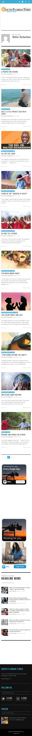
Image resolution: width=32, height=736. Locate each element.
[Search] (3, 1)
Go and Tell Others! (9, 233)
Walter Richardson (8, 74)
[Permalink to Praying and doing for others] (16, 421)
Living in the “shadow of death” (14, 193)
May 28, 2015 (16, 116)
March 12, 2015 (16, 317)
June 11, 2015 (16, 74)
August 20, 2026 (21, 633)
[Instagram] (22, 1)
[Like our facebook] (18, 699)
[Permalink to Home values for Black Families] (4, 720)
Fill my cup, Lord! (8, 153)
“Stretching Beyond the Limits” (14, 355)
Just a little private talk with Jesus (13, 112)
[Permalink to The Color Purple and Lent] (16, 302)
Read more (4, 84)
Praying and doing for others (13, 434)
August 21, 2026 (21, 623)
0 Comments (28, 84)
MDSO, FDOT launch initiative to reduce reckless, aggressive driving (19, 588)
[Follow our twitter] (3, 699)
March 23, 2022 (20, 719)
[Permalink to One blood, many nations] (16, 381)
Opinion (3, 151)
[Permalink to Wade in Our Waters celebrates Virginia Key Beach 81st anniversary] (4, 622)
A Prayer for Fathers (9, 71)
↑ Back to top (16, 733)
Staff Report (12, 719)
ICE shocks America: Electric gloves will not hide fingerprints (19, 630)
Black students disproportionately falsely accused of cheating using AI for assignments (20, 599)
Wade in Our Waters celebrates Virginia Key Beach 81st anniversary (19, 620)
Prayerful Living (6, 69)
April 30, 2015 (16, 196)
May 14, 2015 (16, 156)
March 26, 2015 (17, 275)
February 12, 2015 (17, 397)
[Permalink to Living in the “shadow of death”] (16, 180)
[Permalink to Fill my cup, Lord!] (16, 140)
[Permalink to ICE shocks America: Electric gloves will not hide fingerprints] (4, 632)
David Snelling (12, 591)
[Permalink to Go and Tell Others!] (16, 220)
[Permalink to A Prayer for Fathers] (16, 58)
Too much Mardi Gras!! (10, 273)
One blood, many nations (11, 394)
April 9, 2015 (16, 235)
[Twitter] (25, 2)
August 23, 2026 (21, 614)
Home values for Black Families (17, 718)
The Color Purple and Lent (12, 315)
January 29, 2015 (17, 437)
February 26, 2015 (17, 357)
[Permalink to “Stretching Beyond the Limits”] (16, 342)
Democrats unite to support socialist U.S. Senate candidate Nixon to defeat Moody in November (19, 610)
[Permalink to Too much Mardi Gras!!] (16, 260)
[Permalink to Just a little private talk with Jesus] (16, 98)
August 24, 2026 (21, 591)
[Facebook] (19, 1)
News (3, 312)
